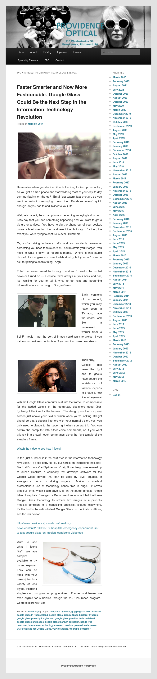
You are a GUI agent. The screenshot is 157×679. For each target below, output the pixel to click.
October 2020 (120, 101)
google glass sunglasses (30, 621)
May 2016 (118, 211)
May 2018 (118, 166)
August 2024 (120, 85)
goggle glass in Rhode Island (32, 615)
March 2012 (119, 381)
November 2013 (122, 308)
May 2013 (118, 332)
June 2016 (119, 207)
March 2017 (119, 178)
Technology (33, 611)
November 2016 (122, 190)
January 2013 (120, 348)
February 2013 (121, 344)
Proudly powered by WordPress (78, 665)
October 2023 (120, 93)
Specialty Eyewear (28, 60)
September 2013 (122, 316)
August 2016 (120, 203)
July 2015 (118, 239)
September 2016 (122, 198)
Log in (116, 395)
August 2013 (120, 320)
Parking (47, 52)
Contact (60, 60)
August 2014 (120, 279)
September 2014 (122, 275)
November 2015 (122, 227)
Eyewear (62, 52)
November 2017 (122, 170)
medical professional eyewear (81, 625)
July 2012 (118, 368)
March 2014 (119, 292)
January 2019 (120, 146)
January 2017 (120, 186)
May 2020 (118, 105)
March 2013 (119, 340)
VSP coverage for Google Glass (34, 628)
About (33, 52)
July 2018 (118, 162)
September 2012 (122, 360)
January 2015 (120, 263)
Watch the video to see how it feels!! (39, 448)
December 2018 (122, 150)
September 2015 (122, 231)
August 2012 (120, 364)
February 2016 (121, 219)
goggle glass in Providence (86, 611)
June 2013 (119, 328)
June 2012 (119, 372)
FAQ (46, 60)
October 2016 (120, 194)
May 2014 (118, 288)
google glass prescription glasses (35, 618)
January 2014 (120, 300)
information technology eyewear (46, 625)
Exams (77, 52)
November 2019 (122, 117)
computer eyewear (60, 611)
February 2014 (121, 296)
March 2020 (119, 109)
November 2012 (122, 352)
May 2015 (118, 247)
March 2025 (119, 77)
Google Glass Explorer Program (81, 615)
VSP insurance (60, 628)
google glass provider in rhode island (75, 618)
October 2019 (120, 122)
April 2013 (119, 336)
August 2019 (120, 130)
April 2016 (119, 215)
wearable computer (80, 628)
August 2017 (120, 174)
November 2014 (122, 271)
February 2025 (121, 81)
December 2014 (122, 267)
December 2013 (122, 304)
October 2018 (120, 154)
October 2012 (120, 356)
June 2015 (119, 243)
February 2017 (121, 182)
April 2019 (119, 138)
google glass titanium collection (62, 621)
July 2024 (118, 89)
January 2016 (120, 223)
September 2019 (122, 126)
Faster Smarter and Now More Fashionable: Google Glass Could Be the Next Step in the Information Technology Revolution (52, 101)
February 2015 (121, 259)
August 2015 (120, 235)
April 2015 (119, 251)
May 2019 (118, 134)
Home (21, 52)
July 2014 (118, 284)
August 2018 (120, 158)
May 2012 (118, 376)
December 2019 (122, 113)
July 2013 (118, 324)
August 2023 (120, 97)
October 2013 (120, 312)
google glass (56, 615)
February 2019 (121, 142)
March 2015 (119, 255)
